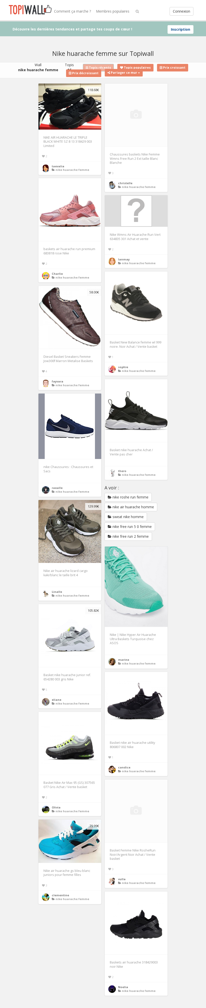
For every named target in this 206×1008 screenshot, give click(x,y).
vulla (122, 879)
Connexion (181, 11)
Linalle (57, 592)
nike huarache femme (72, 170)
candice (124, 767)
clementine (60, 895)
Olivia (56, 807)
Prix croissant (173, 67)
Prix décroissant (84, 73)
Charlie (57, 274)
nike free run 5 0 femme (132, 526)
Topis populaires (137, 67)
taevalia (58, 166)
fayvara (57, 381)
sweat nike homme (128, 516)
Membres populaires (112, 11)
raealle (57, 488)
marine (123, 660)
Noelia (123, 987)
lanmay (124, 259)
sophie (123, 367)
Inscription (180, 29)
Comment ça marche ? (72, 11)
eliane (56, 700)
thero (122, 471)
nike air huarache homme (133, 507)
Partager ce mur (124, 72)
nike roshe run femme (130, 497)
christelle (125, 183)
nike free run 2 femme (130, 536)
